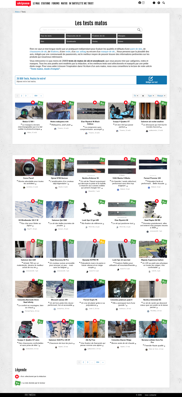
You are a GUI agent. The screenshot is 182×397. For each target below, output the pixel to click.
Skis (42, 41)
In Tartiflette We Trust (81, 3)
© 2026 (139, 395)
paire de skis (136, 49)
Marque (160, 96)
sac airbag (81, 51)
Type (150, 96)
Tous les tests (46, 36)
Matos (17, 12)
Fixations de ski (98, 36)
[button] (158, 2)
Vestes (95, 41)
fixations (55, 51)
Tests (23, 12)
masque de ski (108, 51)
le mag (36, 3)
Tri (135, 96)
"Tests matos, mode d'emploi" (45, 69)
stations (45, 3)
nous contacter (150, 395)
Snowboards (71, 41)
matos (64, 3)
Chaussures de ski (73, 36)
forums (55, 3)
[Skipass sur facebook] (140, 4)
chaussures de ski (38, 51)
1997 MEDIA (30, 395)
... (30, 96)
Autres (120, 41)
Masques (121, 36)
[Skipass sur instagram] (143, 4)
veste (67, 51)
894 (36, 96)
